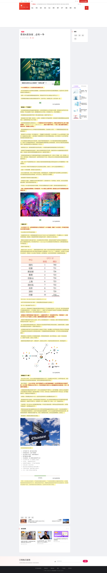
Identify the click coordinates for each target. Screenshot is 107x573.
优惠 (66, 7)
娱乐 (41, 7)
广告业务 (25, 1)
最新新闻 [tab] (76, 86)
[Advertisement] (53, 18)
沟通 (26, 517)
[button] (86, 8)
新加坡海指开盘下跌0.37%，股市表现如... (83, 117)
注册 (32, 1)
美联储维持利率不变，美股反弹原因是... (83, 104)
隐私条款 (52, 568)
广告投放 (63, 568)
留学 (58, 7)
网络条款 (46, 568)
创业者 (22, 517)
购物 (23, 532)
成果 (29, 517)
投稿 (21, 1)
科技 (37, 7)
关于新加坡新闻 (38, 568)
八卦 (22, 31)
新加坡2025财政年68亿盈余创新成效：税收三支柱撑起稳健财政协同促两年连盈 (50, 4)
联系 (32, 517)
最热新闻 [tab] (84, 86)
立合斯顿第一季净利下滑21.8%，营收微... (83, 91)
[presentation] (78, 4)
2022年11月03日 (25, 37)
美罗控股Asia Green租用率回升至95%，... (83, 98)
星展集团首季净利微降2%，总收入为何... (83, 110)
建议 (58, 568)
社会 (49, 7)
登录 (29, 1)
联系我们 (70, 568)
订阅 (85, 561)
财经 (54, 7)
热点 (32, 7)
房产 (62, 7)
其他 (75, 7)
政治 (45, 7)
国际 (71, 7)
